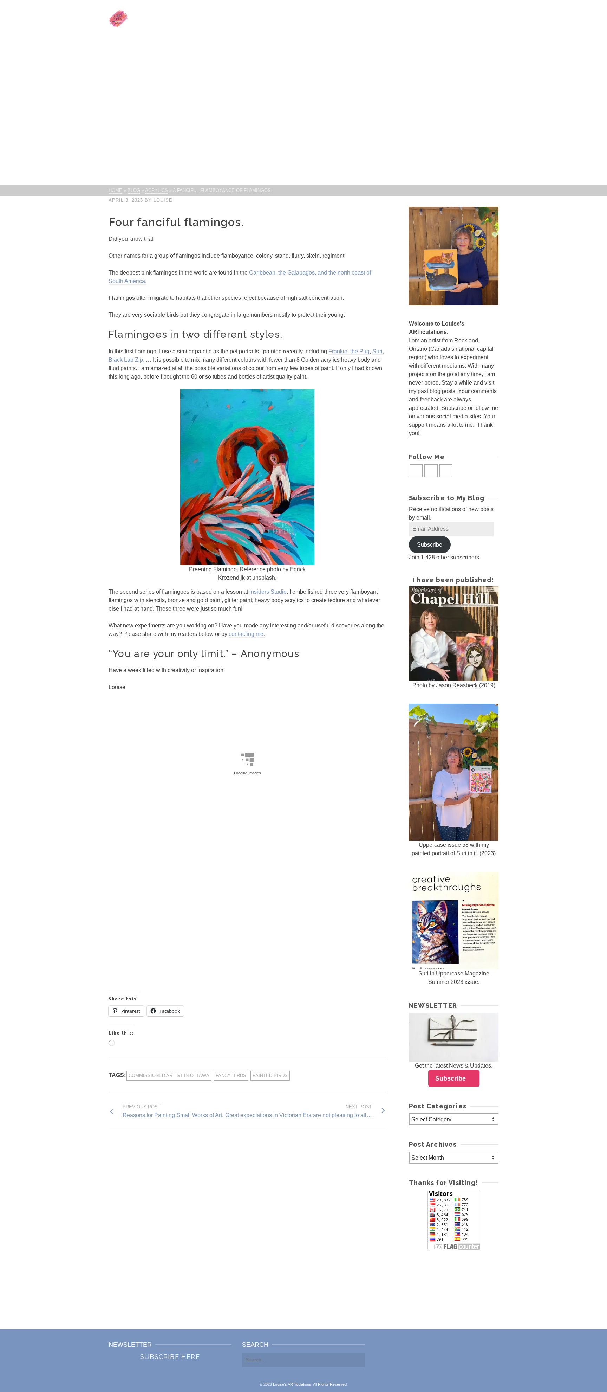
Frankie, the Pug (349, 351)
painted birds (270, 1075)
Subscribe (429, 545)
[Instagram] (431, 470)
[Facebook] (416, 470)
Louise (163, 200)
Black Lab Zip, (127, 360)
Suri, (378, 351)
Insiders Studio (268, 592)
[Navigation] (489, 18)
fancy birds (231, 1075)
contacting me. (247, 634)
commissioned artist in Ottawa (169, 1075)
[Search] (474, 18)
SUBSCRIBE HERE (170, 1356)
